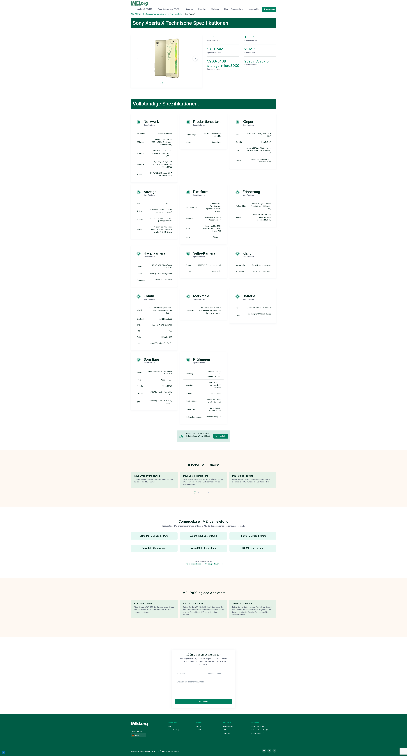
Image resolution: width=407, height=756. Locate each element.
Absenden (203, 701)
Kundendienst (172, 730)
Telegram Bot (227, 733)
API (224, 730)
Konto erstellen (220, 436)
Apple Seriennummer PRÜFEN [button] (169, 9)
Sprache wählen (136, 731)
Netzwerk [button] (189, 9)
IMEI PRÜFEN (136, 14)
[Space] (139, 724)
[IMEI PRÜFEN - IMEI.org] (139, 3)
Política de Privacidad (258, 730)
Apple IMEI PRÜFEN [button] (144, 9)
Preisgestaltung (237, 9)
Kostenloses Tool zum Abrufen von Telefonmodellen (162, 14)
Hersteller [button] (202, 9)
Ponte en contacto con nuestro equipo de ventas (202, 564)
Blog (226, 9)
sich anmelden (254, 9)
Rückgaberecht (256, 733)
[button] (195, 58)
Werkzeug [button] (215, 9)
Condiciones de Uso (258, 726)
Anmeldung (270, 9)
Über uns (198, 726)
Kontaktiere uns (201, 730)
